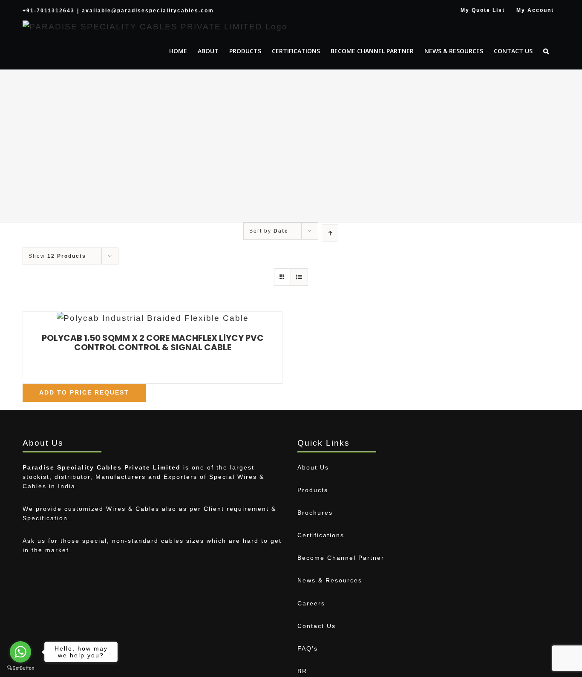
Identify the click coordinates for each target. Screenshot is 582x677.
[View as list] (299, 277)
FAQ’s (307, 648)
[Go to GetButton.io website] (20, 668)
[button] (546, 51)
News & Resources (329, 580)
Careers (311, 603)
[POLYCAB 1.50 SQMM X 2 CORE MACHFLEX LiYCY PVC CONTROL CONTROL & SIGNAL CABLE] (152, 318)
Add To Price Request (84, 392)
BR (302, 671)
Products (312, 490)
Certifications (320, 535)
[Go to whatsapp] (20, 652)
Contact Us (316, 625)
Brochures (315, 512)
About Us (313, 467)
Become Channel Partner (340, 557)
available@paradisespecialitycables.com (148, 11)
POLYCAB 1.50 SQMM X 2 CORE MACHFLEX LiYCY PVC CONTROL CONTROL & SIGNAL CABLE (153, 342)
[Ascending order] (330, 233)
